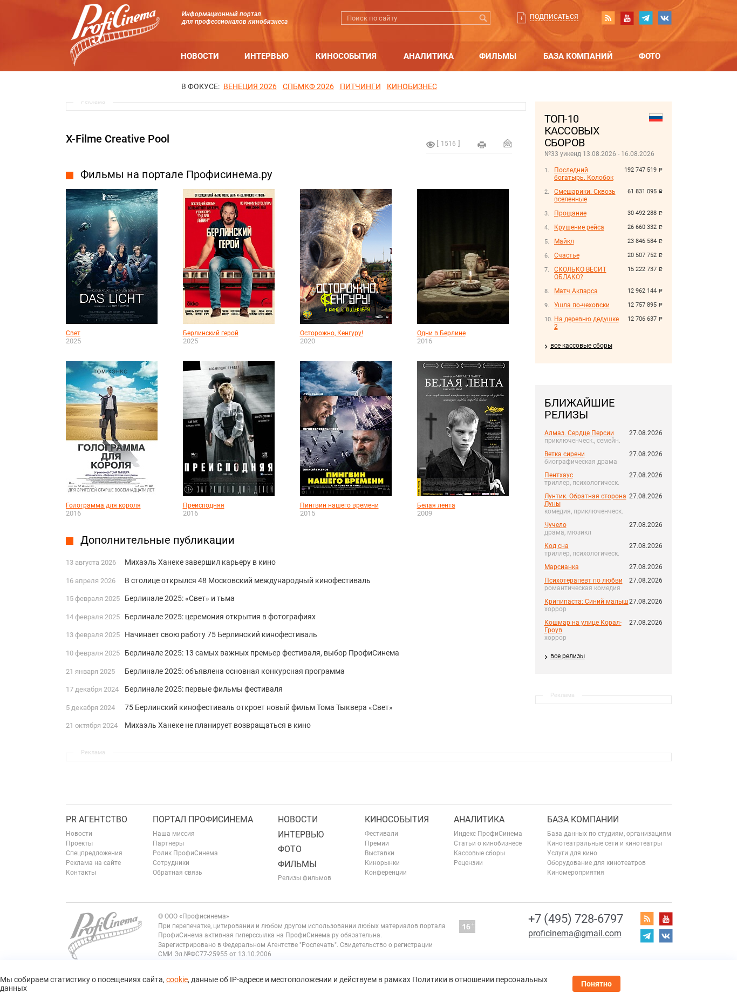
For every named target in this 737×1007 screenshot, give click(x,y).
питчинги (360, 86)
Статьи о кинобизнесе (488, 843)
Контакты (81, 872)
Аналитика (429, 56)
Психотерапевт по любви (583, 580)
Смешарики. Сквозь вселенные (585, 195)
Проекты (79, 843)
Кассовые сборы (479, 853)
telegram (645, 17)
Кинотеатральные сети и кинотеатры (604, 843)
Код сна (556, 546)
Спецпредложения (94, 853)
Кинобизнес (412, 86)
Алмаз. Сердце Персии (579, 433)
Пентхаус (558, 475)
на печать (481, 144)
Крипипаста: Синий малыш (586, 601)
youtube (627, 17)
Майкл (564, 241)
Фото (649, 56)
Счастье (566, 255)
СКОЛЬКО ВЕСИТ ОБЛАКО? (580, 273)
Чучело (555, 525)
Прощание (570, 213)
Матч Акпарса (576, 291)
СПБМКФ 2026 (308, 86)
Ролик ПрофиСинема (185, 853)
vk (664, 17)
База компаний (578, 56)
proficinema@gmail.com (575, 933)
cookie (177, 979)
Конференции (386, 872)
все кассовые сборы (581, 345)
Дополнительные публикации (157, 539)
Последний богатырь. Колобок (583, 173)
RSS (608, 17)
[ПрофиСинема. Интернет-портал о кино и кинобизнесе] (115, 22)
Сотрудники (171, 863)
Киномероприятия (575, 872)
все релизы (567, 656)
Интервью (266, 56)
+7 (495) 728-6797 (575, 918)
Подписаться (554, 17)
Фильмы (497, 56)
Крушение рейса (579, 227)
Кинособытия (346, 56)
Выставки (379, 853)
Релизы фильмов (304, 878)
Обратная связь (177, 872)
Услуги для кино (572, 853)
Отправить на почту (507, 143)
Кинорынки (382, 863)
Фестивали (381, 833)
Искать (483, 18)
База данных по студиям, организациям (609, 833)
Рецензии (468, 863)
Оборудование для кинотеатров (596, 863)
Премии (377, 843)
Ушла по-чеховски (582, 305)
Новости (200, 56)
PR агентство (96, 819)
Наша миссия (174, 833)
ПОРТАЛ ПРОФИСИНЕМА (203, 819)
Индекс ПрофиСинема (488, 833)
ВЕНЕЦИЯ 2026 (250, 86)
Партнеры (168, 843)
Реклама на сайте (93, 863)
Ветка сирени (564, 454)
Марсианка (561, 567)
